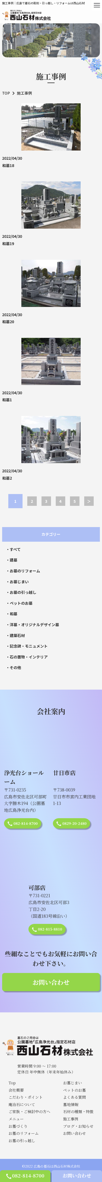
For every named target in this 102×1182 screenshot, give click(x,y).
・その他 (13, 667)
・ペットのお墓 (19, 603)
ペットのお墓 (74, 1090)
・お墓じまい (17, 581)
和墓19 (8, 243)
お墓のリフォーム (24, 1133)
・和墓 (11, 613)
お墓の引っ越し (22, 1140)
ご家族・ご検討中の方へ (29, 1111)
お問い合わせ (77, 1175)
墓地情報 (70, 1104)
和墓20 (8, 321)
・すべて (13, 549)
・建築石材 (15, 635)
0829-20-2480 (74, 823)
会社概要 (16, 1090)
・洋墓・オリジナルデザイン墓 (32, 624)
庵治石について (22, 1104)
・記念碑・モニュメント (27, 646)
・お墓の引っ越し (21, 592)
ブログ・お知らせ (78, 1126)
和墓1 (7, 399)
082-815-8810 (50, 928)
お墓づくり (18, 1126)
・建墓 (11, 560)
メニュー (16, 1119)
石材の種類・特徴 (78, 1111)
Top (12, 1083)
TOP (6, 93)
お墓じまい (72, 1083)
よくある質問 (74, 1097)
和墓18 (8, 165)
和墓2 (7, 478)
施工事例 (70, 1119)
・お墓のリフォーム (23, 571)
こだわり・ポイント (26, 1097)
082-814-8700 (28, 1175)
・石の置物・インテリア (27, 657)
